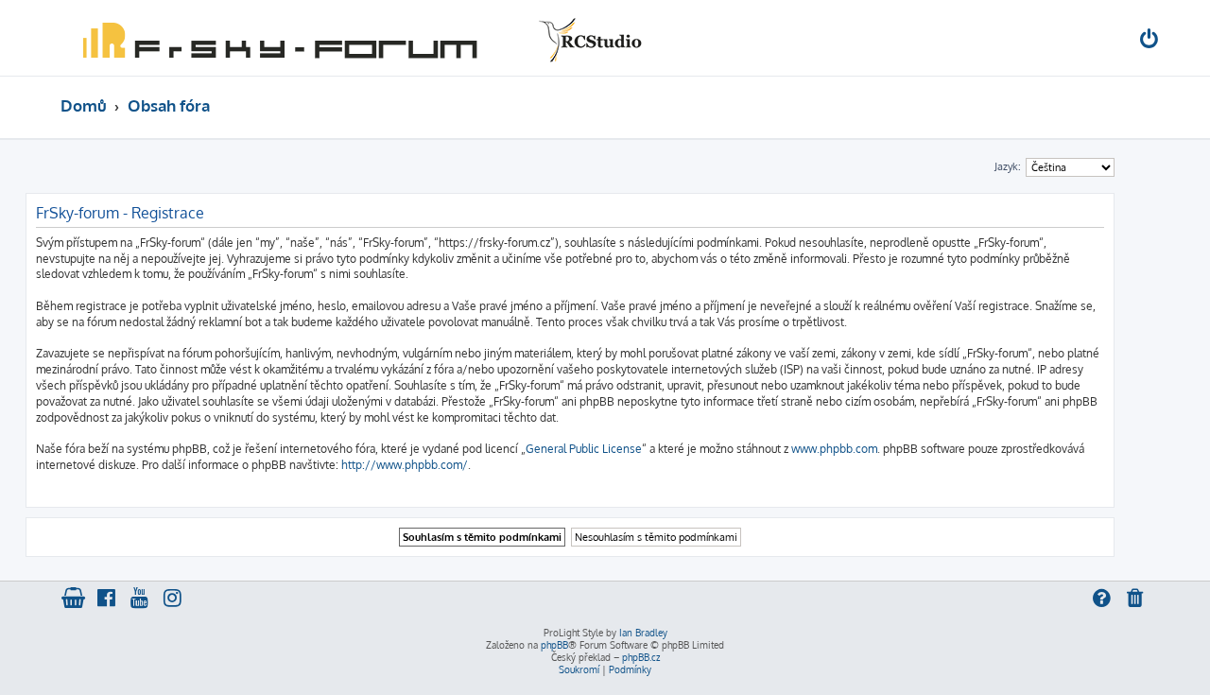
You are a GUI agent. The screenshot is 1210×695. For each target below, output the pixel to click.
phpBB (554, 645)
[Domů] (358, 37)
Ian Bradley (643, 632)
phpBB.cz (641, 657)
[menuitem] (1150, 41)
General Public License (584, 449)
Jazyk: (1007, 166)
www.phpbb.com (834, 449)
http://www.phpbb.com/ (404, 465)
